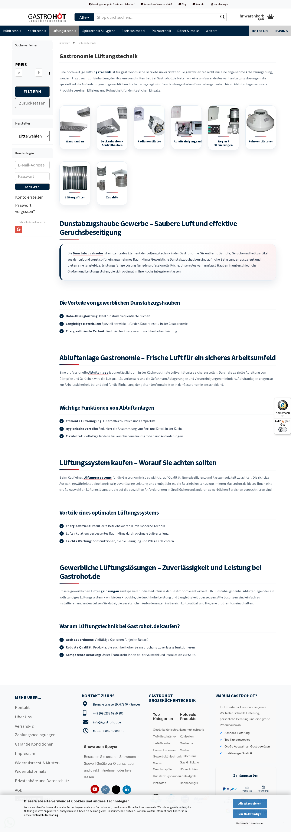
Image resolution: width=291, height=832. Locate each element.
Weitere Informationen (250, 823)
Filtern (32, 91)
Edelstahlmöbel (133, 31)
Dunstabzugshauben (165, 776)
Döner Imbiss (189, 769)
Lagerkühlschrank (192, 729)
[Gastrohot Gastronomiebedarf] (47, 17)
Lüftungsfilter (75, 197)
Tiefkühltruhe (161, 743)
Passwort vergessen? (25, 208)
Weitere (211, 31)
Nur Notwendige (249, 814)
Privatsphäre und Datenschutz (42, 780)
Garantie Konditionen (34, 744)
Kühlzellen (187, 736)
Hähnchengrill (189, 783)
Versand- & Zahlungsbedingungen (35, 730)
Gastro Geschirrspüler (163, 766)
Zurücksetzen (32, 103)
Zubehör (112, 197)
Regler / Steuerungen (223, 143)
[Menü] (284, 823)
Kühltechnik (12, 31)
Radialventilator (149, 141)
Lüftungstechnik (64, 31)
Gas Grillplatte (189, 762)
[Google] (18, 229)
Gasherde (186, 743)
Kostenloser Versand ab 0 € (157, 4)
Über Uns (23, 716)
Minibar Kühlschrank (188, 753)
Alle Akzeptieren (249, 803)
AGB (18, 790)
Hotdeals (260, 31)
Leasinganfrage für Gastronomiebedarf (113, 4)
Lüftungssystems (98, 477)
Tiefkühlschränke (164, 736)
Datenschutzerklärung (45, 815)
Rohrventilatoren (260, 141)
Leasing (281, 31)
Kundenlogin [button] (220, 4)
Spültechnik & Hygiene (98, 31)
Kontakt (199, 4)
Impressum (25, 753)
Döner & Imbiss (188, 31)
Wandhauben (75, 141)
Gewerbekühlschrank (165, 756)
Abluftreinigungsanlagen (191, 141)
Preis (21, 64)
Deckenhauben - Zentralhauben (112, 143)
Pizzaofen (159, 783)
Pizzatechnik (161, 31)
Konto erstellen (29, 197)
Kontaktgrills (188, 776)
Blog (183, 4)
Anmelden (32, 186)
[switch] (282, 429)
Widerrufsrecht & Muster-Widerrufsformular (37, 767)
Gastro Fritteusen (165, 750)
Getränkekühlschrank (165, 729)
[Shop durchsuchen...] (223, 17)
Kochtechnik (36, 31)
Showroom (128, 757)
